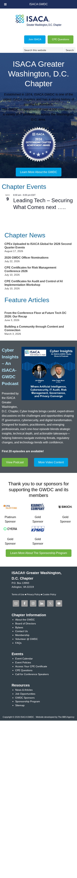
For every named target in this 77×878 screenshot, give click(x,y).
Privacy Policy (33, 594)
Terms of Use (18, 594)
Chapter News (24, 235)
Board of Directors (25, 623)
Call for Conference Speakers (32, 674)
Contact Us (21, 631)
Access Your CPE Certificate (31, 666)
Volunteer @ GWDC (26, 639)
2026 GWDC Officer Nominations (26, 257)
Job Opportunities (25, 693)
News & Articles (24, 689)
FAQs (18, 642)
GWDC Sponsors (25, 697)
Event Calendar (24, 658)
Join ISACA (34, 39)
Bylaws (19, 627)
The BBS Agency (65, 717)
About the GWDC (25, 619)
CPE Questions (60, 39)
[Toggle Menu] (5, 4)
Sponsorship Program (27, 701)
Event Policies (23, 662)
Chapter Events (24, 186)
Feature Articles (26, 300)
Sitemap (20, 705)
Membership (22, 635)
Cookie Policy (49, 594)
